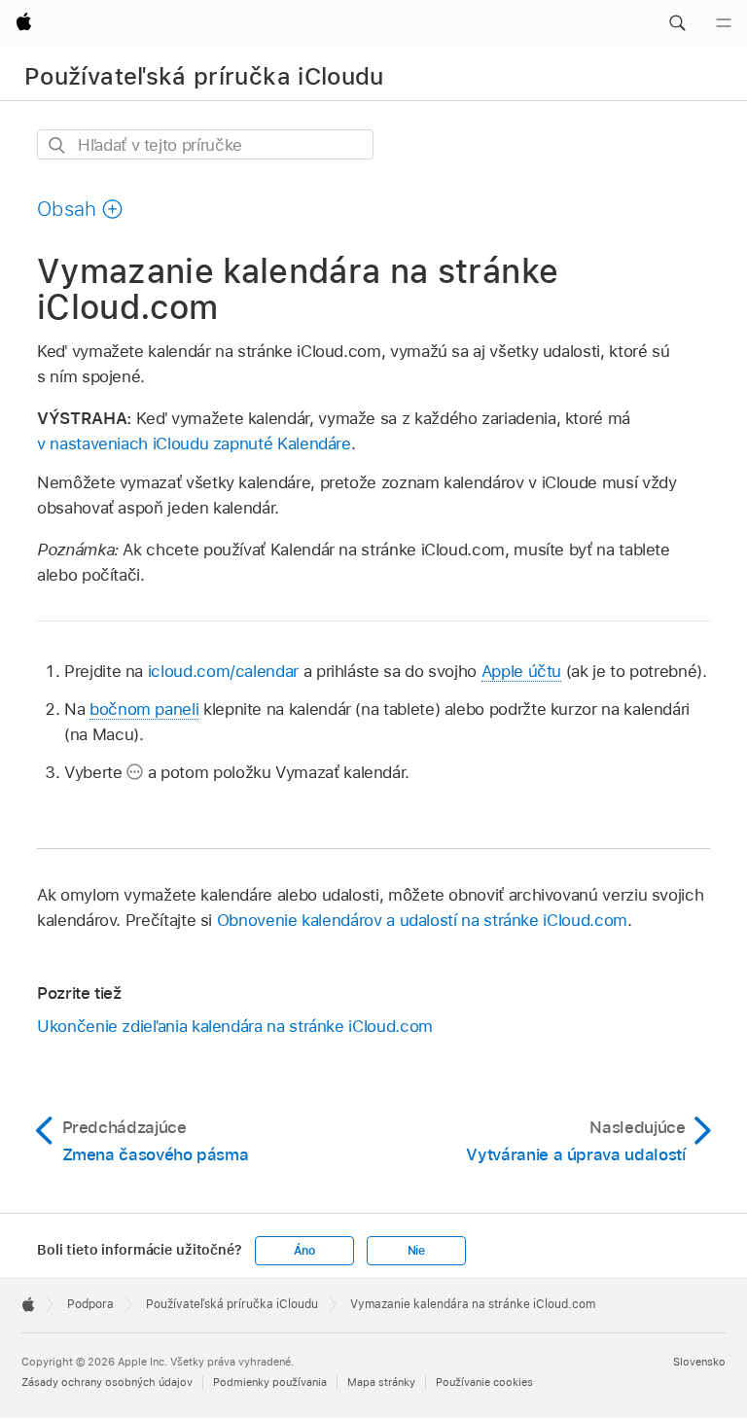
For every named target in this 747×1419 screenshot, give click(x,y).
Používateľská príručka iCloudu (204, 76)
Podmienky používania (270, 1382)
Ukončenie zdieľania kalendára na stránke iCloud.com (235, 1026)
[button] (677, 23)
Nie (416, 1251)
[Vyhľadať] (58, 145)
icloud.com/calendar (223, 671)
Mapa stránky (381, 1382)
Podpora (90, 1304)
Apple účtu (521, 671)
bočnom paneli (143, 709)
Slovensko (699, 1361)
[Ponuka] (723, 23)
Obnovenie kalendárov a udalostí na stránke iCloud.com (422, 920)
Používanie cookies (484, 1382)
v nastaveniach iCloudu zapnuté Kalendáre (194, 443)
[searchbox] (205, 144)
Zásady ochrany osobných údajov (107, 1382)
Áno (304, 1251)
